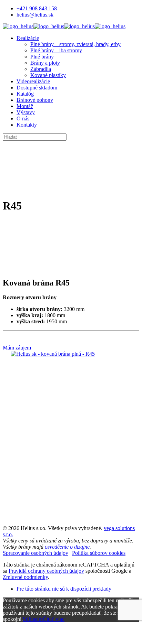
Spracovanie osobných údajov (35, 553)
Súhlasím (33, 619)
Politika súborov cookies (98, 553)
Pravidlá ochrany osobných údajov (46, 571)
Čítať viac (53, 619)
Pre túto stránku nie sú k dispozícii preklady (64, 589)
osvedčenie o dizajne (67, 547)
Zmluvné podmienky (25, 577)
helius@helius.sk (35, 15)
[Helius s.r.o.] (64, 26)
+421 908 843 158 (37, 8)
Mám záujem (17, 348)
